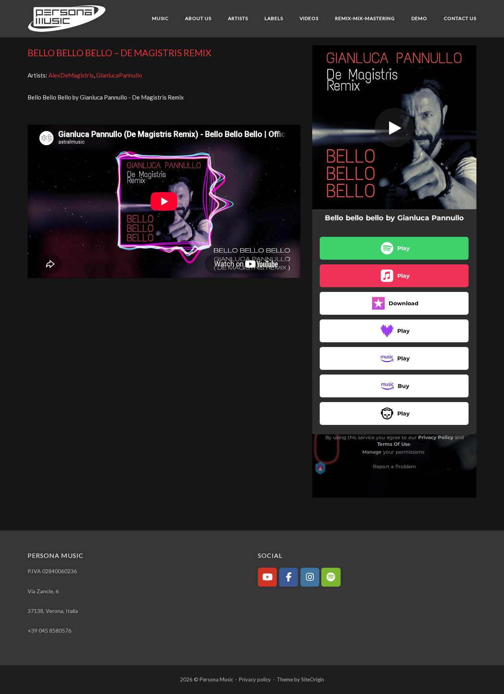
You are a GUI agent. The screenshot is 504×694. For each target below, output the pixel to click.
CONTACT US (460, 18)
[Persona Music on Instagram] (309, 577)
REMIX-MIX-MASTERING (365, 18)
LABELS (274, 18)
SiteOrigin (312, 679)
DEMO (419, 18)
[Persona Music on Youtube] (267, 577)
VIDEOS (309, 18)
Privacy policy (255, 679)
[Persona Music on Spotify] (330, 577)
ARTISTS (238, 18)
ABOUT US (198, 18)
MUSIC (160, 18)
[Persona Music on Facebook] (288, 577)
